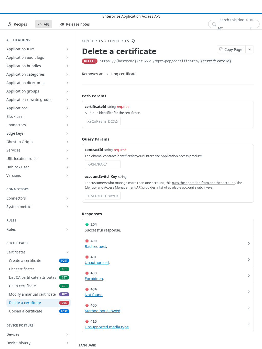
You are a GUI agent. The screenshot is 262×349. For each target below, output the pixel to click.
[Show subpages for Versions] (67, 175)
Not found (94, 294)
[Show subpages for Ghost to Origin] (67, 142)
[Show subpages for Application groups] (67, 91)
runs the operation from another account (203, 182)
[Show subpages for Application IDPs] (67, 49)
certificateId (95, 106)
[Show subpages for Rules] (67, 229)
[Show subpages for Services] (67, 150)
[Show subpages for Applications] (67, 108)
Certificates (118, 41)
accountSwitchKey (101, 176)
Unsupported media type (107, 326)
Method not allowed (102, 310)
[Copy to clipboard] (237, 62)
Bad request (95, 246)
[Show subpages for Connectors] (67, 125)
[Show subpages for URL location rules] (67, 159)
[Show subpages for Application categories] (67, 74)
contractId (94, 149)
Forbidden (94, 278)
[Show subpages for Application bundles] (67, 66)
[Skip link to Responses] (78, 213)
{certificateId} (216, 61)
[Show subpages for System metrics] (67, 207)
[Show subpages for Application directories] (67, 83)
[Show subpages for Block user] (67, 116)
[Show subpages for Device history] (67, 343)
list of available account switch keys (185, 187)
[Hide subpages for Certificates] (67, 252)
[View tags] (133, 41)
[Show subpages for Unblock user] (67, 167)
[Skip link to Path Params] (78, 96)
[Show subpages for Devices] (67, 334)
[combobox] (103, 121)
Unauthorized (97, 262)
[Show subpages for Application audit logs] (67, 57)
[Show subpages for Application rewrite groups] (67, 100)
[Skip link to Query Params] (78, 139)
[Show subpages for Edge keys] (67, 133)
